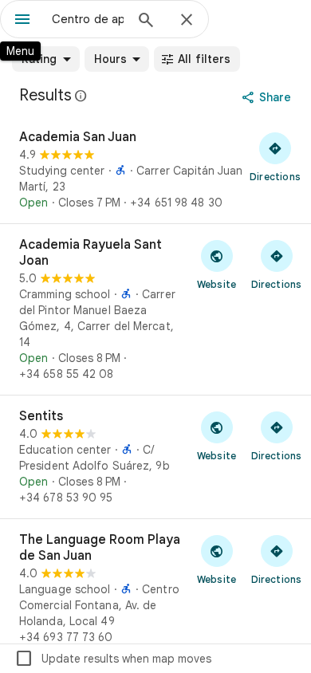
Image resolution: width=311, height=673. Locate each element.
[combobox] (88, 19)
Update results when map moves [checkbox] (112, 658)
